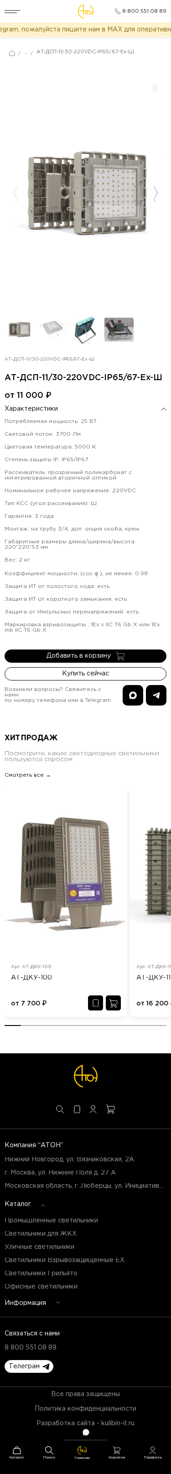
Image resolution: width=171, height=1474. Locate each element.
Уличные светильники (39, 1247)
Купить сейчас (85, 673)
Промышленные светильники (51, 1220)
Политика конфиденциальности (85, 1409)
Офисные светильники (41, 1286)
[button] (29, 1366)
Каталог (18, 1204)
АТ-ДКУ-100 (31, 977)
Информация (25, 1303)
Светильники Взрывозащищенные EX (64, 1260)
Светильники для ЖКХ (41, 1234)
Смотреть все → (28, 775)
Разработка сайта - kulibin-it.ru (85, 1423)
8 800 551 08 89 (31, 1347)
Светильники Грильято (41, 1273)
